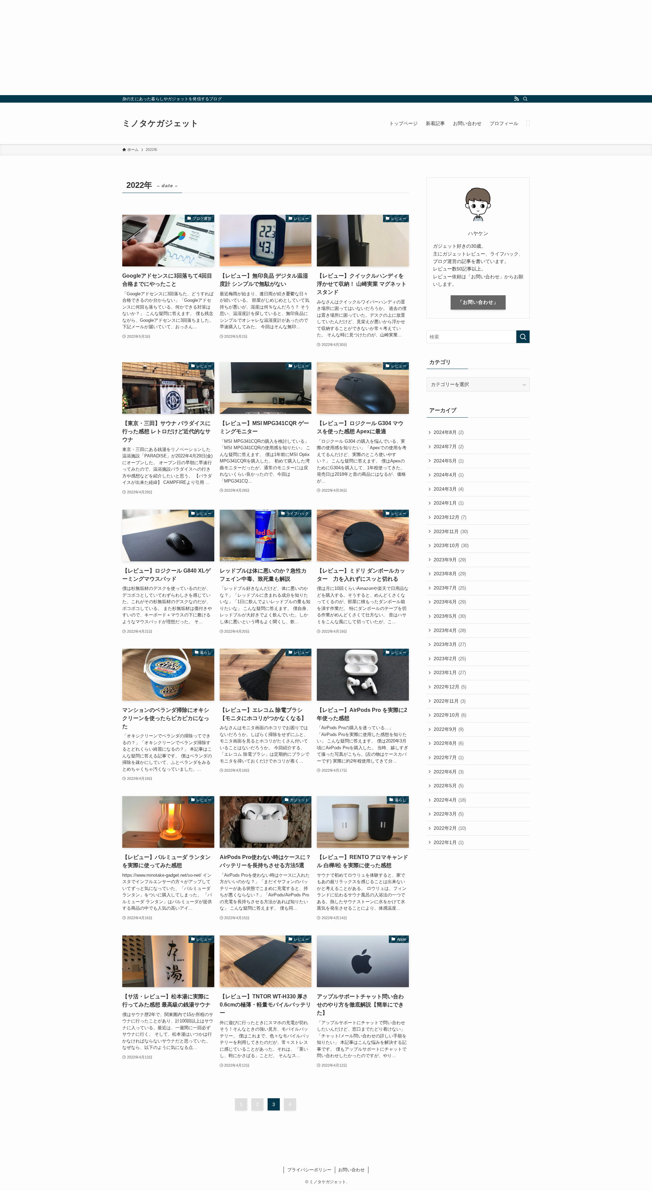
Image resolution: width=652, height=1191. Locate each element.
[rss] (516, 99)
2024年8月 (449, 432)
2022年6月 (449, 771)
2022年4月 (450, 800)
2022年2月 (450, 828)
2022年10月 (450, 715)
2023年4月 (450, 630)
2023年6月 (450, 602)
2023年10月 (451, 545)
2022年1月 (449, 842)
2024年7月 (449, 446)
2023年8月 (450, 573)
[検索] (525, 99)
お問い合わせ (351, 1169)
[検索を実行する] (523, 336)
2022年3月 (449, 814)
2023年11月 (451, 531)
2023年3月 (450, 644)
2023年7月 (450, 588)
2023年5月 (450, 616)
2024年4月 (449, 474)
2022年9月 (449, 729)
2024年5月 (449, 460)
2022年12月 (450, 686)
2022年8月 (449, 743)
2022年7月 (449, 757)
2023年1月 (450, 672)
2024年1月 (449, 503)
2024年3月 (449, 489)
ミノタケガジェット (160, 123)
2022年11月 (450, 701)
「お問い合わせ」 (478, 302)
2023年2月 (450, 658)
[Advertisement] (204, 47)
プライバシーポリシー (309, 1169)
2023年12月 (450, 517)
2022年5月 (449, 785)
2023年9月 (450, 559)
